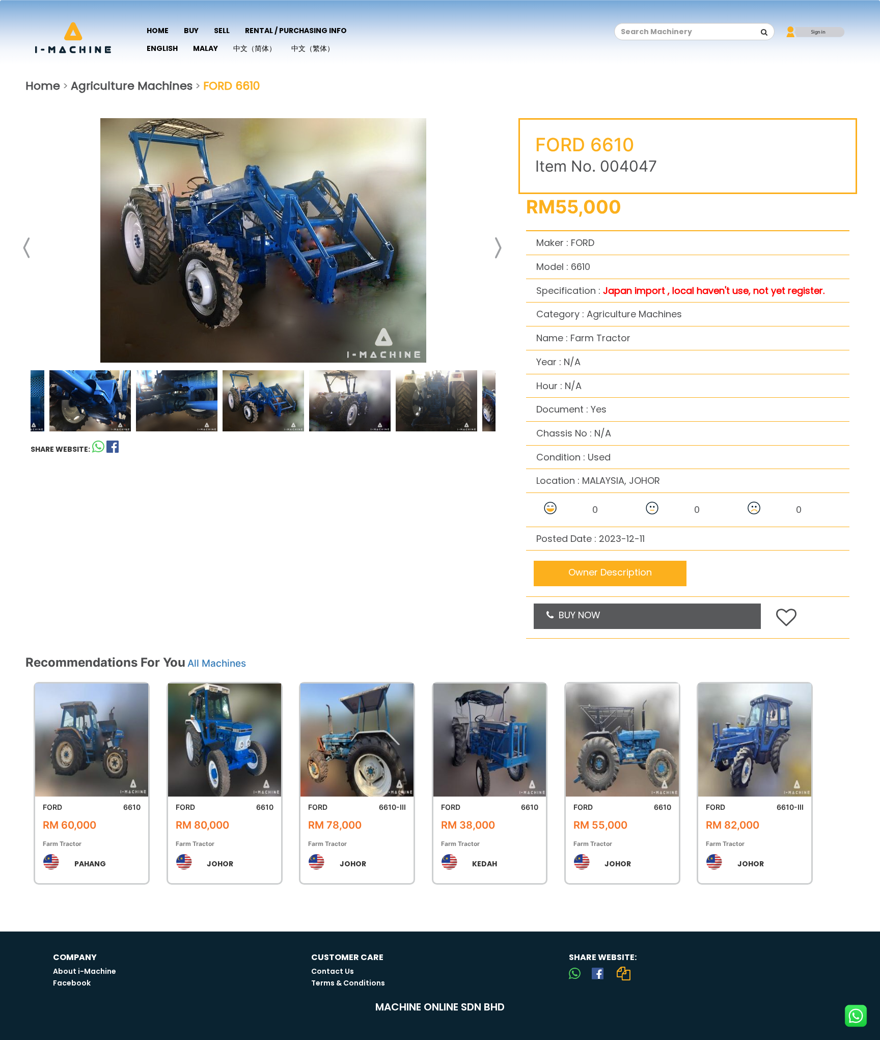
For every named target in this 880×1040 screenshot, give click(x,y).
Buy (191, 30)
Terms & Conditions (348, 983)
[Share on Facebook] (597, 973)
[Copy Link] (623, 973)
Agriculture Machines (132, 86)
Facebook (72, 983)
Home (158, 30)
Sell (222, 30)
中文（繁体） (312, 48)
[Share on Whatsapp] (98, 449)
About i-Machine (84, 971)
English (162, 48)
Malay (205, 48)
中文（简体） (254, 48)
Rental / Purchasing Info (296, 30)
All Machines (216, 663)
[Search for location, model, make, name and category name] (764, 32)
